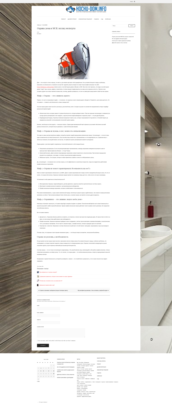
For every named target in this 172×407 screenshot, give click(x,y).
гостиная (82, 369)
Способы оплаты (101, 361)
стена (87, 391)
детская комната (86, 370)
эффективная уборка (86, 396)
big (77, 362)
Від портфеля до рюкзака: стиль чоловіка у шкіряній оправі (93, 290)
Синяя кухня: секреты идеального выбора (121, 40)
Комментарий (40, 326)
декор (86, 369)
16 (53, 371)
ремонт (82, 385)
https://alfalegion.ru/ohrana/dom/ (45, 87)
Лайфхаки (108, 19)
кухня (83, 378)
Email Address (40, 312)
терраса (84, 393)
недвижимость (88, 382)
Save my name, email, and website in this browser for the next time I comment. (57, 340)
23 (53, 373)
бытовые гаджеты (85, 365)
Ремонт (63, 19)
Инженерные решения (85, 19)
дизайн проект (86, 373)
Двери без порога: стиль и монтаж (119, 42)
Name (38, 305)
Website (39, 319)
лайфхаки (87, 378)
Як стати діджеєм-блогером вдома (119, 38)
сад (82, 386)
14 (48, 371)
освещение (98, 382)
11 (40, 371)
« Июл (38, 381)
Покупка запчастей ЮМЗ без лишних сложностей (123, 36)
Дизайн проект (72, 19)
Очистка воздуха (86, 364)
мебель (82, 382)
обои (94, 382)
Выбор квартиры (101, 358)
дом (81, 375)
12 (43, 371)
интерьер (85, 375)
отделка (103, 382)
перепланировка (109, 382)
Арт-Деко (81, 362)
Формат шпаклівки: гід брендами (65, 377)
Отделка (96, 19)
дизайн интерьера (101, 367)
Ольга (39, 33)
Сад (102, 19)
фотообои (89, 393)
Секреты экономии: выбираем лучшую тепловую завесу (53, 290)
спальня (83, 391)
